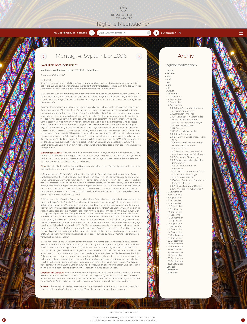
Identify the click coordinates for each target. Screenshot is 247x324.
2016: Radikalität (178, 148)
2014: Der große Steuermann (185, 157)
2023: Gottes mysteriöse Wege (186, 122)
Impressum (116, 312)
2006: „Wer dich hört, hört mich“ (186, 189)
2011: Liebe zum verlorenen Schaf (187, 171)
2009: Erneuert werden (182, 177)
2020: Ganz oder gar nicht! (183, 131)
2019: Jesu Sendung (180, 134)
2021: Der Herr (177, 128)
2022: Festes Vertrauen (182, 125)
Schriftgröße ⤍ (171, 33)
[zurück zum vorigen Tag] (43, 56)
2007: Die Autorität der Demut (186, 186)
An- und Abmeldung (64, 33)
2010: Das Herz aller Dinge (183, 174)
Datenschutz (130, 312)
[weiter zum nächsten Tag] (139, 56)
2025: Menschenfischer (182, 114)
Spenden (82, 33)
